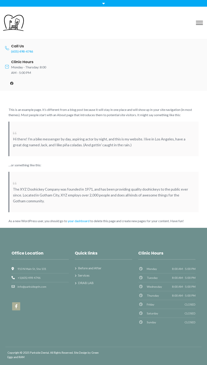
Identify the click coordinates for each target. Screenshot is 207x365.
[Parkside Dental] (13, 22)
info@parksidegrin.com (32, 286)
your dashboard (79, 221)
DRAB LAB (86, 283)
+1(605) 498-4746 (29, 277)
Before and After (89, 268)
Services (84, 275)
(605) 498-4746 (22, 51)
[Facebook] (11, 83)
